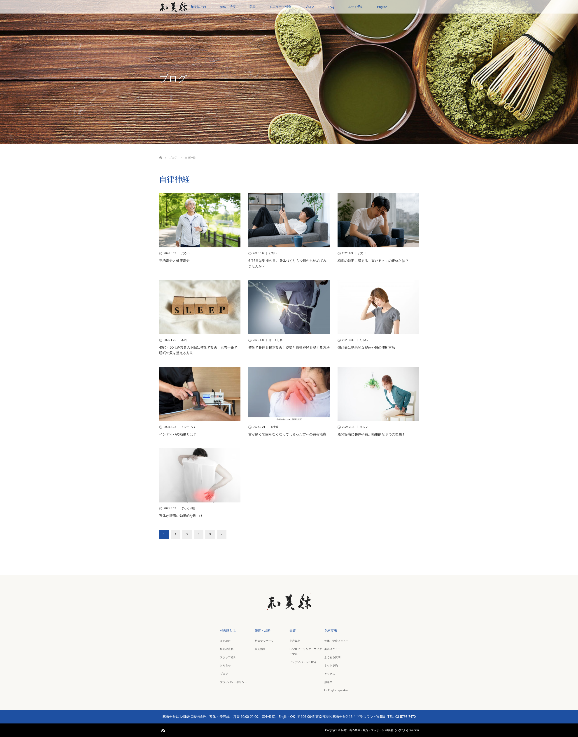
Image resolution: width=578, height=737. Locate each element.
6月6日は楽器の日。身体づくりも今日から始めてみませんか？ (287, 263)
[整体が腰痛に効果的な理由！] (199, 475)
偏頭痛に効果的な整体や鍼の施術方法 (366, 347)
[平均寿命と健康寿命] (199, 220)
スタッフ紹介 (228, 657)
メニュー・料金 (280, 7)
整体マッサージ (264, 641)
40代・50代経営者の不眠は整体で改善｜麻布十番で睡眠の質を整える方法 (198, 350)
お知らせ (225, 665)
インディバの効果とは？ (177, 434)
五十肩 (274, 427)
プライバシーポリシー (233, 682)
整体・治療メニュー (336, 641)
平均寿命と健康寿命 (174, 261)
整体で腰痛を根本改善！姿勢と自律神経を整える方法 (289, 347)
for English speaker (336, 690)
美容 (252, 7)
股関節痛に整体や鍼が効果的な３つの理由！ (371, 434)
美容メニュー (332, 649)
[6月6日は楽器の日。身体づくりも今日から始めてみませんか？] (289, 220)
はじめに (225, 641)
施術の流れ (226, 649)
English (382, 7)
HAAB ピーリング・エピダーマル (305, 651)
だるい (185, 253)
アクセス (329, 673)
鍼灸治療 (260, 649)
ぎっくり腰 (275, 340)
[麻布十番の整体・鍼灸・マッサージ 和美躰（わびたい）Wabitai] (289, 608)
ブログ (309, 7)
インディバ (188, 427)
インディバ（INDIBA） (303, 662)
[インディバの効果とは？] (199, 394)
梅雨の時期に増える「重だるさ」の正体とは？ (373, 261)
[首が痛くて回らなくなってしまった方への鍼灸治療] (289, 394)
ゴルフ (364, 427)
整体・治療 (228, 7)
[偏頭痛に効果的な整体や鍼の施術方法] (378, 307)
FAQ (331, 7)
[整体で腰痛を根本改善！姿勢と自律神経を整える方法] (289, 307)
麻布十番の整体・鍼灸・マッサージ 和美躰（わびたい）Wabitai (380, 730)
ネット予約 (356, 7)
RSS (162, 729)
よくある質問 (332, 657)
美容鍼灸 (294, 641)
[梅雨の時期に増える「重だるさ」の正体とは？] (378, 220)
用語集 (328, 682)
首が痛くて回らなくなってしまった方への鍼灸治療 (287, 434)
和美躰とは (198, 7)
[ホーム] (160, 152)
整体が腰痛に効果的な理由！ (181, 516)
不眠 (184, 340)
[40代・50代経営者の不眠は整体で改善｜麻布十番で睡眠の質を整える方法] (199, 307)
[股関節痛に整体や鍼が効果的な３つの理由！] (378, 394)
